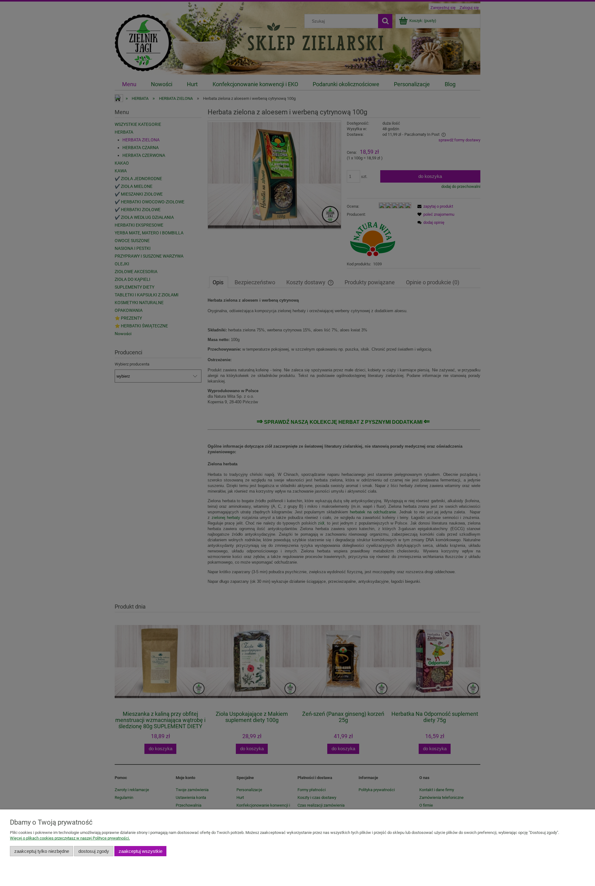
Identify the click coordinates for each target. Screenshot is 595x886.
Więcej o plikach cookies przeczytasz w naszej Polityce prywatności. (70, 838)
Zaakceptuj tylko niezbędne (41, 851)
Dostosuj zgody (93, 851)
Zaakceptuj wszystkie (140, 851)
